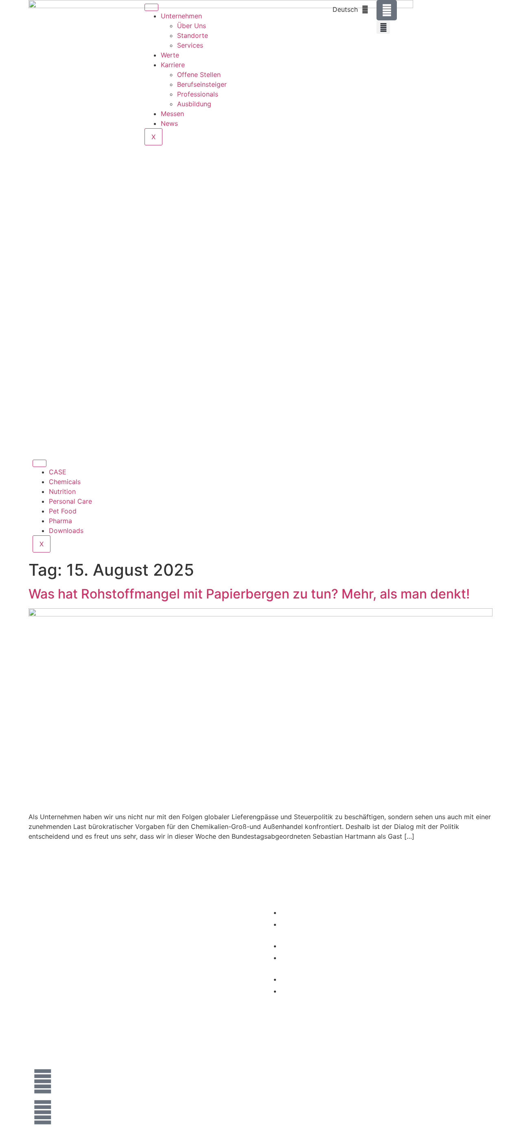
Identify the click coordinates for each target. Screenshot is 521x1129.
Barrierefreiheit (398, 963)
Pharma (60, 521)
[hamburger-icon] (151, 7)
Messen (172, 114)
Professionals (197, 94)
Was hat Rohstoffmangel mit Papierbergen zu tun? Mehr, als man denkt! (249, 594)
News (169, 123)
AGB (384, 953)
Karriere (173, 65)
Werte (170, 55)
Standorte (192, 35)
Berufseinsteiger (202, 84)
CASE (57, 472)
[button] (383, 27)
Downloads (66, 530)
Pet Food (63, 511)
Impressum (393, 922)
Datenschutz (395, 943)
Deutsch (345, 9)
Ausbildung (194, 104)
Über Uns (191, 26)
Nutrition (62, 491)
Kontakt (388, 912)
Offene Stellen (199, 74)
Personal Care (70, 501)
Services (190, 45)
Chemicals (65, 482)
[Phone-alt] (387, 10)
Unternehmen (181, 16)
